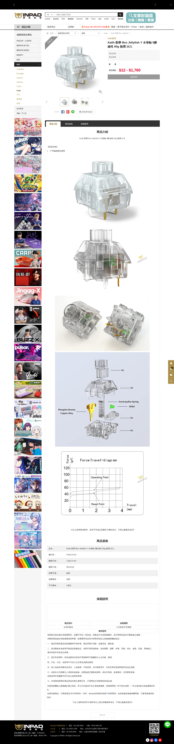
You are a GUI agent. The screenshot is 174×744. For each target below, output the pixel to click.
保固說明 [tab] (84, 124)
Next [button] (154, 4)
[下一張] (102, 101)
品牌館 (71, 27)
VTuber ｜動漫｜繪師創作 (142, 27)
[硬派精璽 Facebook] (156, 740)
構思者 (19, 99)
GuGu (19, 86)
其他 (18, 103)
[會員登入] (171, 363)
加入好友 (167, 724)
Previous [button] (15, 4)
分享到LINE (73, 112)
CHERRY (20, 69)
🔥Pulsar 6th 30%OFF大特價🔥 (95, 27)
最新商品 (51, 27)
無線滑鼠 (56, 19)
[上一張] (47, 101)
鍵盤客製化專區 (24, 35)
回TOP (102, 715)
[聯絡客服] (171, 375)
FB (107, 693)
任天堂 (106, 19)
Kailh (19, 91)
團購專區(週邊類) (23, 50)
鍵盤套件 (20, 55)
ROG (63, 19)
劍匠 (99, 19)
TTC (18, 95)
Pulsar (93, 19)
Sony (113, 19)
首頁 (51, 33)
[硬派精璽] (28, 15)
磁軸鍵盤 (120, 19)
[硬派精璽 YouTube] (160, 740)
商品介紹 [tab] (53, 124)
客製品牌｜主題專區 (24, 41)
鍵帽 (18, 60)
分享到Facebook (63, 112)
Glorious (20, 82)
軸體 (18, 64)
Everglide (20, 74)
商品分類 (26, 27)
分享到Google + (68, 112)
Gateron (20, 78)
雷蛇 (87, 19)
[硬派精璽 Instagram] (152, 740)
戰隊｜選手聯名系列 (120, 27)
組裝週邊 (20, 109)
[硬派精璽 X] (147, 740)
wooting (47, 19)
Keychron (79, 19)
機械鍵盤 (71, 19)
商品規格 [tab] (69, 124)
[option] (74, 66)
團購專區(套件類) (23, 45)
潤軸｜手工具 (22, 113)
